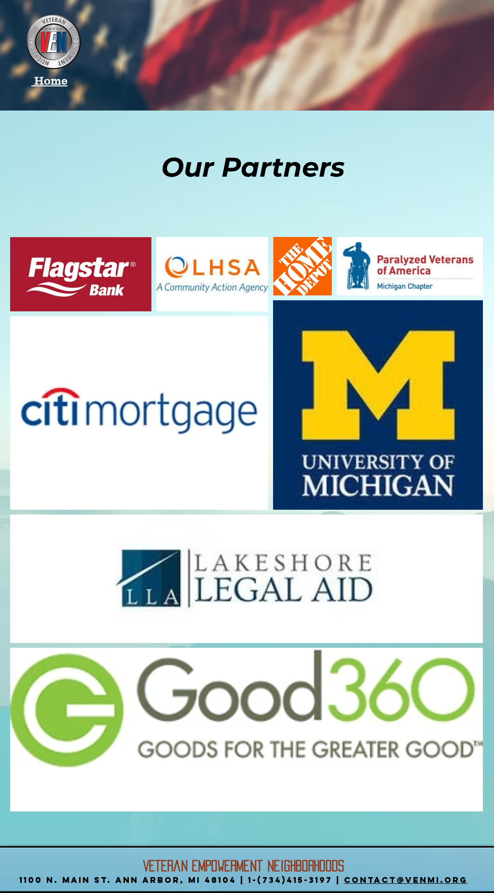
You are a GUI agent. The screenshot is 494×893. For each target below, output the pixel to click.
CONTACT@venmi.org (405, 880)
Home (49, 80)
